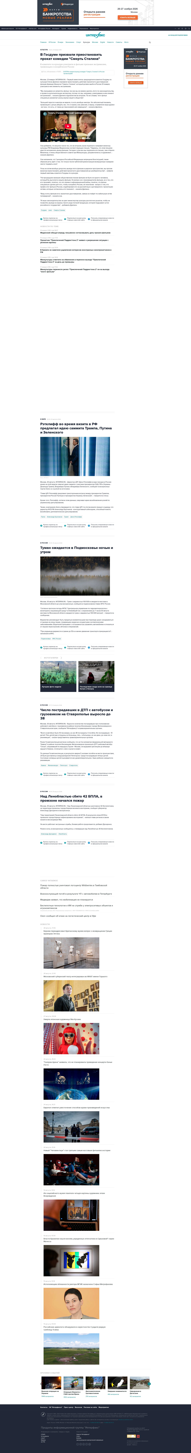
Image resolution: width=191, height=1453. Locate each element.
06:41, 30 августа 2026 (55, 791)
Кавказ (43, 765)
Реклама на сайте (90, 1407)
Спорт (78, 42)
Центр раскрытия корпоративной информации (89, 1440)
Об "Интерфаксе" (21, 28)
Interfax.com (32, 28)
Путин (43, 517)
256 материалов (91, 1396)
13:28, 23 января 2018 (55, 50)
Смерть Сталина (59, 210)
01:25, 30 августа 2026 (55, 543)
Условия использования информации (137, 1441)
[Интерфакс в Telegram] (80, 1444)
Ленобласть (63, 834)
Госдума (44, 210)
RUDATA (78, 1438)
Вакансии (78, 1407)
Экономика (69, 42)
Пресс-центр (68, 1407)
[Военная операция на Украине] (51, 1389)
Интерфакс (95, 35)
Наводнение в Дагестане (135, 1392)
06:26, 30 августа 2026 (54, 419)
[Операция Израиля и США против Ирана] (73, 1389)
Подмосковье (46, 639)
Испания (54, 349)
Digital (102, 42)
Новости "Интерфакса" (82, 1434)
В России (52, 42)
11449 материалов (47, 1396)
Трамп (66, 517)
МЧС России (57, 639)
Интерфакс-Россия (44, 28)
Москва (95, 42)
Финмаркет (55, 28)
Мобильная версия (7, 28)
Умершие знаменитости (117, 1391)
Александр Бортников (54, 517)
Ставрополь (73, 765)
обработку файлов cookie (125, 1419)
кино (50, 210)
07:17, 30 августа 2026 (55, 705)
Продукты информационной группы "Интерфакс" (70, 1427)
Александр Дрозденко (49, 834)
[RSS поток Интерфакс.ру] (86, 1444)
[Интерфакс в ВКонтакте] (83, 1444)
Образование (83, 28)
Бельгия (69, 349)
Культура (86, 42)
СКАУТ (43, 1438)
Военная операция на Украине (50, 1392)
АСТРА (43, 1442)
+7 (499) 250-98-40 (95, 1422)
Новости (110, 42)
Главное (43, 42)
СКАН (78, 1436)
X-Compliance (45, 1436)
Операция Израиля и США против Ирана (72, 1393)
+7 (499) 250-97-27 (109, 1422)
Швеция (62, 349)
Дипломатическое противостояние (93, 1392)
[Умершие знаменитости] (117, 1389)
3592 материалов (70, 1397)
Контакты (43, 1407)
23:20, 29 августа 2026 (54, 287)
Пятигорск (63, 765)
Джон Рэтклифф (76, 517)
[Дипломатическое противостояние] (95, 1389)
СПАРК (43, 1434)
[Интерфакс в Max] (89, 1444)
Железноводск (53, 765)
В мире (60, 42)
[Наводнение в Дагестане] (140, 1389)
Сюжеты (119, 42)
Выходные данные (132, 1443)
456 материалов (113, 1394)
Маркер (43, 1440)
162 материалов (135, 1396)
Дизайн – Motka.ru (132, 1445)
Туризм (63, 28)
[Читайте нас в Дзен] (77, 1444)
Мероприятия (94, 28)
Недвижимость (72, 28)
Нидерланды (45, 349)
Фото (126, 42)
